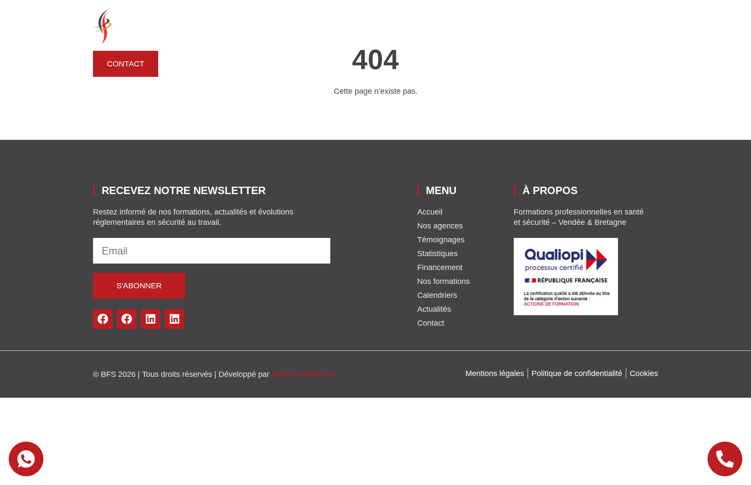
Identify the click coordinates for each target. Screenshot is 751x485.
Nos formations (365, 26)
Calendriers (570, 26)
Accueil (214, 26)
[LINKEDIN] (150, 319)
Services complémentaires (472, 26)
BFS (247, 26)
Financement (291, 26)
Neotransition (304, 374)
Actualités (632, 26)
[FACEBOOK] (103, 319)
